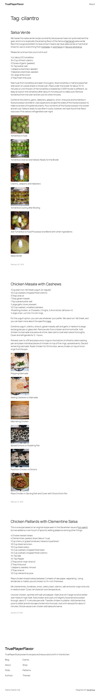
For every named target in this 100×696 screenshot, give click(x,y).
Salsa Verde (20, 32)
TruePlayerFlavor (14, 4)
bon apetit (83, 527)
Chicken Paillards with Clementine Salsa (44, 521)
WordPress (91, 690)
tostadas (45, 46)
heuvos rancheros (73, 46)
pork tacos (58, 46)
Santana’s (69, 41)
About (92, 4)
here (49, 321)
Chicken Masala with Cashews (36, 284)
